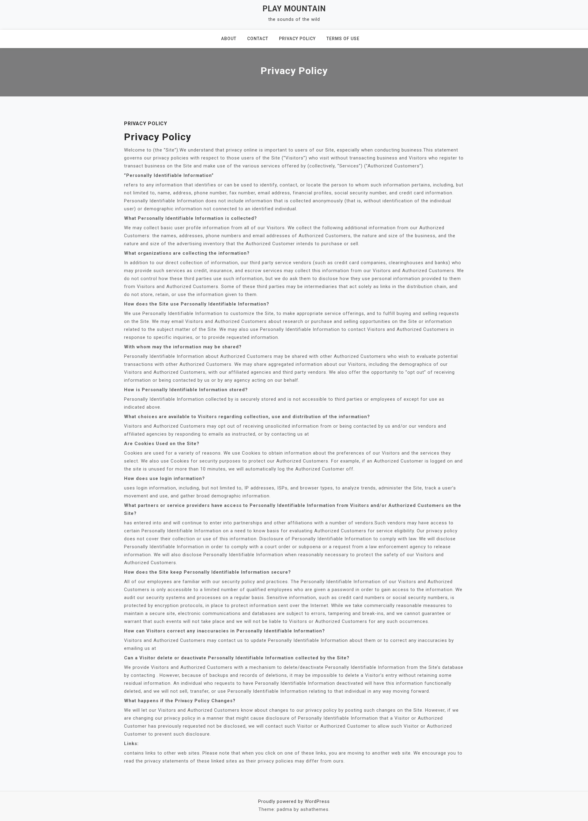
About (228, 38)
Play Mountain (294, 8)
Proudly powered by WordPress (294, 801)
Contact (257, 38)
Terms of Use (343, 38)
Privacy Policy (297, 38)
